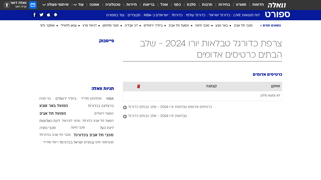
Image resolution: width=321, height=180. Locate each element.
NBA (110, 98)
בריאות (148, 5)
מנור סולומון (111, 25)
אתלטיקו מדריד (91, 98)
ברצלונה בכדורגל (101, 106)
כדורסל (177, 15)
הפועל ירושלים (104, 113)
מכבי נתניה (47, 128)
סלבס (191, 5)
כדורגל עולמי (195, 15)
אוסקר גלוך (47, 25)
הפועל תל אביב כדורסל (98, 121)
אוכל (164, 5)
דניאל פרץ (90, 25)
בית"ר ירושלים (153, 25)
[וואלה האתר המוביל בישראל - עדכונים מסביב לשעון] (277, 5)
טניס (77, 121)
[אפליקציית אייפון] (48, 15)
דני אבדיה (131, 25)
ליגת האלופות (49, 121)
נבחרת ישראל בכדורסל (76, 142)
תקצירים (134, 15)
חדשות (258, 5)
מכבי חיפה (202, 25)
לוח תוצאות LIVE (246, 15)
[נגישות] (7, 5)
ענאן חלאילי (68, 25)
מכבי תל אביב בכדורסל (55, 135)
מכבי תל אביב (243, 25)
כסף (177, 5)
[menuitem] (255, 5)
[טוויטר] (41, 15)
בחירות (224, 5)
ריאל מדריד (50, 142)
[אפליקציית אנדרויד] (55, 15)
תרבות (207, 5)
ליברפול (67, 121)
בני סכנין (45, 98)
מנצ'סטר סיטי (104, 142)
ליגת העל (107, 128)
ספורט (241, 5)
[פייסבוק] (34, 15)
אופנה (94, 5)
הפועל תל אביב (179, 25)
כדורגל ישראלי (219, 15)
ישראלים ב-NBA (156, 15)
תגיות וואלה (103, 89)
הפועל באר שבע (53, 106)
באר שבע (221, 25)
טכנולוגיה (112, 5)
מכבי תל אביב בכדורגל (94, 135)
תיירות (131, 5)
